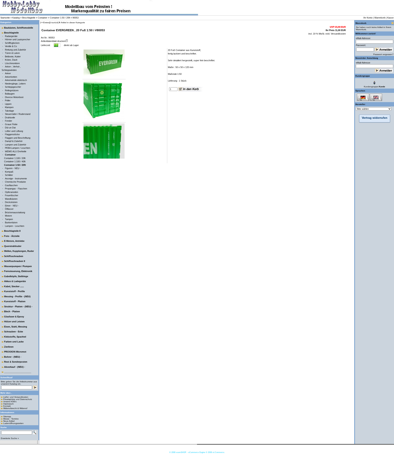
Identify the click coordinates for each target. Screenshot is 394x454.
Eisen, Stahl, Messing (15, 326)
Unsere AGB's (9, 401)
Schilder (9, 175)
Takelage (9, 110)
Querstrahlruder (12, 246)
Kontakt (7, 406)
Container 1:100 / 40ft (14, 161)
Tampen (9, 219)
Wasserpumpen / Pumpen (18, 266)
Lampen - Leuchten (14, 226)
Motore (8, 215)
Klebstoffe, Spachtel (15, 336)
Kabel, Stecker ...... (14, 286)
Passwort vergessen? (383, 54)
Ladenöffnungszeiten (13, 423)
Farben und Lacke (14, 341)
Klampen (9, 107)
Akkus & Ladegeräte (15, 281)
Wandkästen (11, 199)
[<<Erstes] (45, 22)
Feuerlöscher (11, 195)
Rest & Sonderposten (15, 362)
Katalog (16, 17)
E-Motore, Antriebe (14, 241)
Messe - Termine (11, 419)
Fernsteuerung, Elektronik (18, 271)
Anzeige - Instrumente (16, 178)
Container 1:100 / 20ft (14, 158)
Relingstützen (11, 90)
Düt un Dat (10, 127)
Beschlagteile (28, 17)
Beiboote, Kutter (13, 56)
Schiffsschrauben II (14, 261)
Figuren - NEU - (13, 168)
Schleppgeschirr (13, 87)
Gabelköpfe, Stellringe (16, 276)
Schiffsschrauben (13, 256)
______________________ (17, 372)
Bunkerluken (11, 222)
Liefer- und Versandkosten (15, 397)
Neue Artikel (9, 421)
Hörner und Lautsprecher (17, 39)
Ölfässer (9, 209)
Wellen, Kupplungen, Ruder (19, 251)
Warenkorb (379, 17)
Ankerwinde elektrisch (16, 80)
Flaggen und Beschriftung (17, 138)
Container (42, 17)
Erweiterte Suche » (10, 438)
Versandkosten (338, 33)
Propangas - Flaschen (16, 188)
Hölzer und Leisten (14, 321)
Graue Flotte (11, 124)
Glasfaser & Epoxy (14, 316)
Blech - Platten (12, 311)
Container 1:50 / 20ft (60, 17)
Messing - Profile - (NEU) (17, 296)
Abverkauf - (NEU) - (14, 367)
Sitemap (7, 416)
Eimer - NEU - (12, 205)
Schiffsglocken (12, 43)
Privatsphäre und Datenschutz (17, 399)
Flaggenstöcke (12, 134)
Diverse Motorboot (14, 97)
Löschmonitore (12, 63)
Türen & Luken (12, 53)
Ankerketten (11, 77)
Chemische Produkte (15, 182)
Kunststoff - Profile (14, 291)
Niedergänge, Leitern (15, 83)
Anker (8, 73)
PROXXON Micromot (15, 351)
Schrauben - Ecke (13, 331)
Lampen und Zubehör (15, 144)
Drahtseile (10, 117)
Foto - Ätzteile (11, 236)
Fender (8, 121)
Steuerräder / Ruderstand (17, 114)
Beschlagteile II (12, 231)
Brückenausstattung (15, 212)
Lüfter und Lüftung (14, 131)
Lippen (8, 104)
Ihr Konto (367, 17)
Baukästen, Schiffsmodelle (18, 28)
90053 (75, 17)
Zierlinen (9, 347)
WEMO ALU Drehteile (15, 151)
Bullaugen (10, 93)
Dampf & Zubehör (14, 141)
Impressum (8, 404)
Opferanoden (11, 192)
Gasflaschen (11, 185)
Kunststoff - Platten (14, 301)
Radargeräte (11, 36)
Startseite (5, 17)
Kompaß (9, 172)
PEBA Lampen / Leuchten (17, 148)
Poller (7, 100)
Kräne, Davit (11, 60)
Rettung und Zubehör (15, 49)
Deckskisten (11, 202)
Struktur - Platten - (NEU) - (18, 306)
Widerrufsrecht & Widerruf (15, 408)
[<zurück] (54, 22)
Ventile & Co (11, 46)
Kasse (390, 17)
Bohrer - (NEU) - (12, 357)
